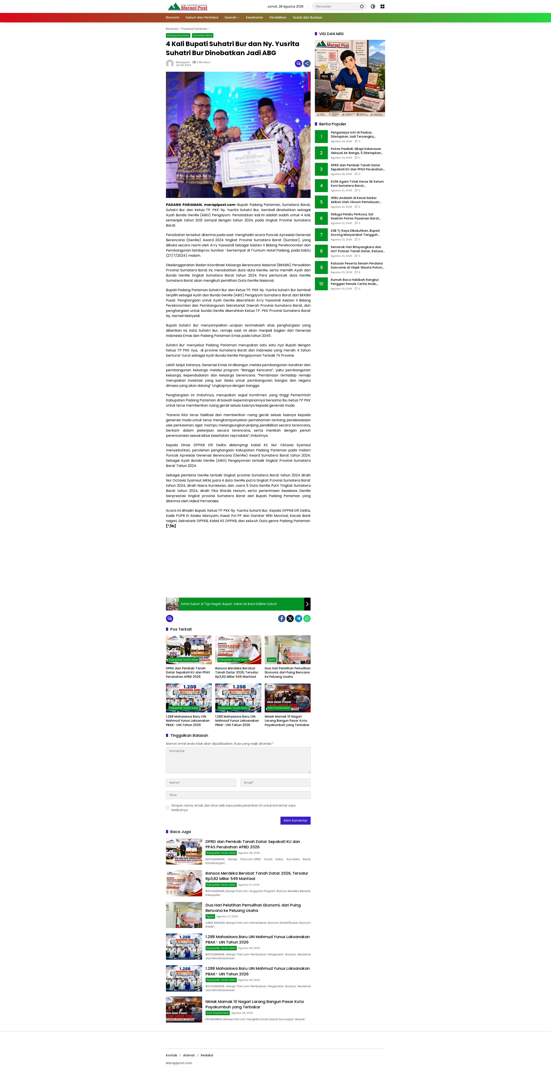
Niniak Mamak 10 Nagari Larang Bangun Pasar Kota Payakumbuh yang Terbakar (287, 721)
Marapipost (183, 62)
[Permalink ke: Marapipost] (171, 63)
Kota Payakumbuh (279, 708)
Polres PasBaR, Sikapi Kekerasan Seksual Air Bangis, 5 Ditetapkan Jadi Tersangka (356, 151)
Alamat (189, 1055)
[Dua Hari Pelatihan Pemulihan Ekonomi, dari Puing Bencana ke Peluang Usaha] (288, 649)
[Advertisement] (238, 563)
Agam (271, 659)
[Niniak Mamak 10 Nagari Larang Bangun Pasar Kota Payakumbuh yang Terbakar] (288, 698)
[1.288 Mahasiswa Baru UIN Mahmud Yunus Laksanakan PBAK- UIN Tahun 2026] (189, 698)
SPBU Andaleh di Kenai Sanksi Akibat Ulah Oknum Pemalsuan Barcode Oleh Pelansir (355, 200)
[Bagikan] (307, 63)
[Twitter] (290, 618)
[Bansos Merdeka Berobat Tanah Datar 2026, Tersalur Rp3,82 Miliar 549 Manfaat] (238, 649)
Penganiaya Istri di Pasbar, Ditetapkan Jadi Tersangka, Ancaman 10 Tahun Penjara (352, 135)
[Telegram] (298, 618)
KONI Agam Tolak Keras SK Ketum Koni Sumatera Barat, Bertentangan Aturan (357, 184)
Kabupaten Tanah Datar (183, 659)
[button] (362, 6)
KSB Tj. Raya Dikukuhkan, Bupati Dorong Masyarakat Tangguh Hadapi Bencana (355, 233)
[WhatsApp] (307, 618)
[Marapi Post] (187, 6)
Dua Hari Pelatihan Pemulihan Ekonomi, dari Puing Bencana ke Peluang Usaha (288, 672)
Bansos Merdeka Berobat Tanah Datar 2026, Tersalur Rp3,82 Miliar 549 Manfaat (236, 672)
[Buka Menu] (382, 6)
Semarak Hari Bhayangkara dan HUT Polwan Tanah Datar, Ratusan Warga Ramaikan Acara (358, 249)
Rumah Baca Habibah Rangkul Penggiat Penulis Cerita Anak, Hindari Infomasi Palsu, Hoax (355, 282)
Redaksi (207, 1055)
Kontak (171, 1055)
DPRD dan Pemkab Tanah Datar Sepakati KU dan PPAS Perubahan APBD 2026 (188, 672)
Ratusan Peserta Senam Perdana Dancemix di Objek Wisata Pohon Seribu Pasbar (357, 265)
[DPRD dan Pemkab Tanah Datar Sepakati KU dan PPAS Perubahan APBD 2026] (189, 649)
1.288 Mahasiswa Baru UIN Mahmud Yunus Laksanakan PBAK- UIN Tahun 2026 (188, 721)
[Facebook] (281, 618)
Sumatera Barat (202, 35)
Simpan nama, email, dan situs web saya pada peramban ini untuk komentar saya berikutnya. (234, 807)
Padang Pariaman (178, 35)
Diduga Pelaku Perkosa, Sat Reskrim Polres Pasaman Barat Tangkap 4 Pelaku (355, 216)
